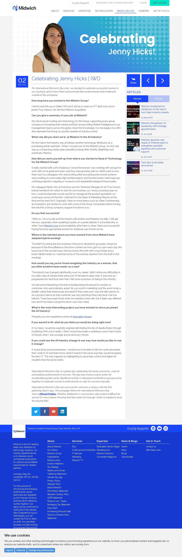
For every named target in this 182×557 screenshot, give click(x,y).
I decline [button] (20, 550)
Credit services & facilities (84, 450)
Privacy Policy (53, 481)
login (143, 3)
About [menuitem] (55, 11)
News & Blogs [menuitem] (125, 11)
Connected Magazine (106, 457)
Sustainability (53, 457)
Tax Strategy (53, 467)
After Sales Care (153, 450)
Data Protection (54, 487)
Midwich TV (77, 460)
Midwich (24, 8)
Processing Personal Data (59, 511)
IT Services (77, 453)
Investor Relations (55, 464)
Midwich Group (54, 453)
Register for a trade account (114, 3)
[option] (91, 44)
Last (148, 80)
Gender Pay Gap (55, 477)
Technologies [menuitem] (104, 11)
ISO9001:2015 (53, 460)
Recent (137, 98)
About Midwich (54, 446)
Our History (52, 450)
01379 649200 (80, 2)
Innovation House (82, 316)
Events (124, 446)
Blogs (124, 453)
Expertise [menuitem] (84, 11)
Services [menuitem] (68, 11)
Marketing (76, 457)
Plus (74, 446)
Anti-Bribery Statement (57, 491)
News (124, 450)
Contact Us (151, 446)
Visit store (159, 3)
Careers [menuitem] (143, 11)
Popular (159, 98)
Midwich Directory (105, 453)
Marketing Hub (103, 450)
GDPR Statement (54, 498)
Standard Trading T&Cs (58, 494)
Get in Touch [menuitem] (161, 11)
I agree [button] (9, 550)
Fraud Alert (52, 508)
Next (162, 80)
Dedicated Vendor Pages (108, 446)
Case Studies (127, 457)
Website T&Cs (54, 484)
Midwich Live (51, 225)
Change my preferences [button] (41, 550)
